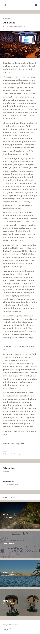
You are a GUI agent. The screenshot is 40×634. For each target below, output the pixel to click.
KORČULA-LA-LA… (8, 572)
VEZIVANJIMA (7, 601)
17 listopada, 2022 (20, 26)
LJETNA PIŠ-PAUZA (8, 543)
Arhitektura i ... (8, 19)
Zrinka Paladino (8, 26)
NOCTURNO (6, 514)
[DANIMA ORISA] (20, 44)
